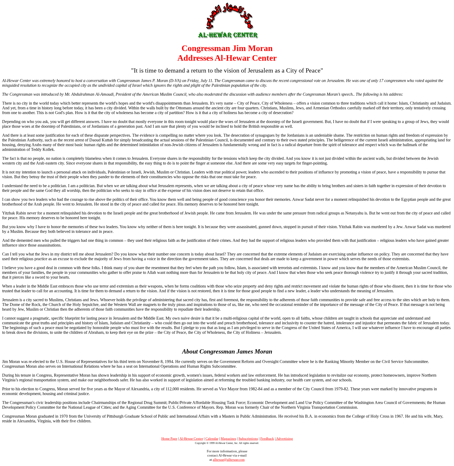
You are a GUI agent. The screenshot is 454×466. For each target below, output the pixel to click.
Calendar (211, 439)
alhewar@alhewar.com (229, 460)
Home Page (169, 439)
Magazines (228, 439)
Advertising (284, 439)
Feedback (267, 439)
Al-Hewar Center (191, 439)
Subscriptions (248, 439)
